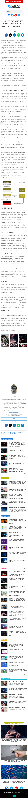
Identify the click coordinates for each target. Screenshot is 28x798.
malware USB (13, 433)
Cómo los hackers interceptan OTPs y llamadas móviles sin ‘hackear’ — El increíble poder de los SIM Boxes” (14, 740)
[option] (5, 340)
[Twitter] (14, 419)
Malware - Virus (15, 432)
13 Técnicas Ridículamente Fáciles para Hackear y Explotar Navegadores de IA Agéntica (17, 620)
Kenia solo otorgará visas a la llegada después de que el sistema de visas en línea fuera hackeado (17, 489)
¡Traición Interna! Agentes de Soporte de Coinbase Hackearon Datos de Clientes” (17, 664)
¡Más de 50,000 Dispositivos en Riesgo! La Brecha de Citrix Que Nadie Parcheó (16, 541)
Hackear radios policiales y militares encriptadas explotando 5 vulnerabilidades (17, 502)
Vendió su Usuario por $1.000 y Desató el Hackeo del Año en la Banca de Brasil (16, 657)
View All (25, 473)
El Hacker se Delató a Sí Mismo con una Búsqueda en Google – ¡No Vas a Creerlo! (18, 670)
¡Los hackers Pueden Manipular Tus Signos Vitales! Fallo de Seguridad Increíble (18, 560)
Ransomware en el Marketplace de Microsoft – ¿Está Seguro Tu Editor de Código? (17, 702)
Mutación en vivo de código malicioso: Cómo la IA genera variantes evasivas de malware (16, 470)
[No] (26, 793)
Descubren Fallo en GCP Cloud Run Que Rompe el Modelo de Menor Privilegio (17, 554)
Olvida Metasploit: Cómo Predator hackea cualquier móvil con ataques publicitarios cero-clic (17, 606)
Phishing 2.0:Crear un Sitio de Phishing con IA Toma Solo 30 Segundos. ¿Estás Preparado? (16, 626)
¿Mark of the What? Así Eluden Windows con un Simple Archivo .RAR (17, 547)
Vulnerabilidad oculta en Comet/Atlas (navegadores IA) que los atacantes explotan (17, 527)
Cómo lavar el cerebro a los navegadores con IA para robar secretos (17, 457)
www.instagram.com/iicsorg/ (14, 412)
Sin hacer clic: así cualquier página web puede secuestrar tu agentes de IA (18, 463)
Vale (14, 795)
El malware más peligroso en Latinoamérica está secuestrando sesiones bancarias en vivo (17, 683)
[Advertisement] (14, 365)
